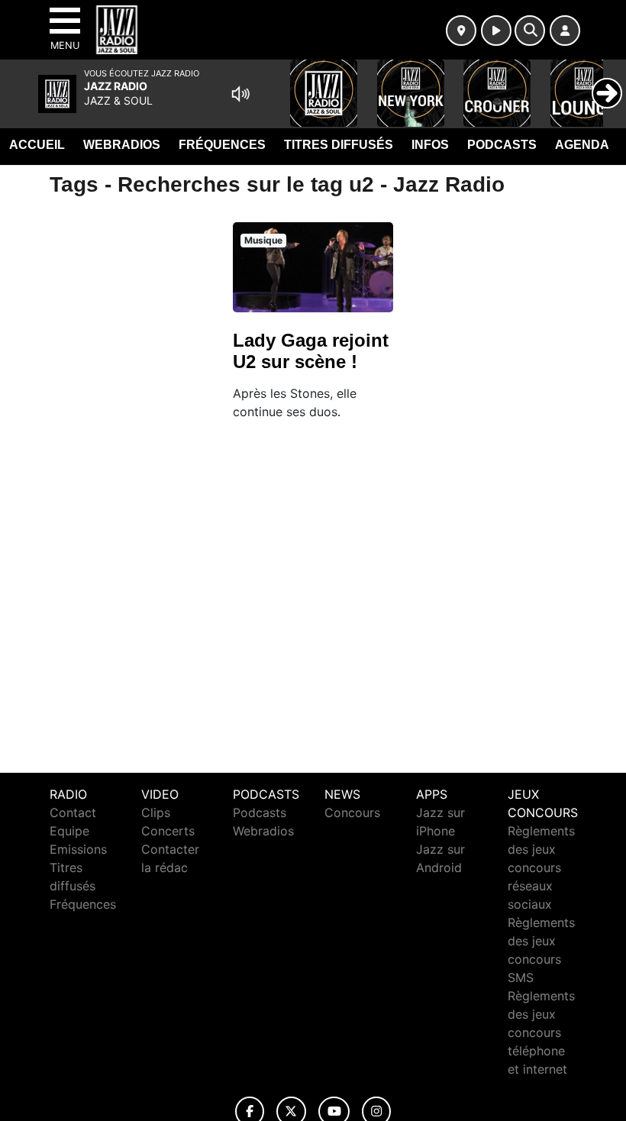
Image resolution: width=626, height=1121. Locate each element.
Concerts (168, 830)
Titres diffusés (338, 144)
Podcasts (502, 144)
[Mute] (240, 93)
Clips (155, 812)
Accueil (37, 144)
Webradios (121, 144)
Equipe (69, 830)
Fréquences (222, 144)
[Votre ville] (461, 30)
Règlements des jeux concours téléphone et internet (541, 1032)
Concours (352, 812)
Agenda (582, 144)
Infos (430, 144)
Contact (73, 812)
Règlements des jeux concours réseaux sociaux (541, 867)
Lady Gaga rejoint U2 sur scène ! (311, 351)
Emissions (78, 849)
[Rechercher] (530, 30)
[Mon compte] (565, 30)
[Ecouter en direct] (496, 30)
